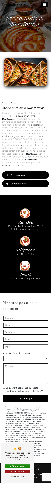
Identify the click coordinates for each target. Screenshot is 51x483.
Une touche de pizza (15, 4)
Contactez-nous (19, 183)
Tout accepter (18, 466)
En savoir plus (18, 175)
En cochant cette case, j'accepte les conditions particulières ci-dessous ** (24, 389)
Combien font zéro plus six (16, 353)
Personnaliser (17, 476)
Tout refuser (18, 471)
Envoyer (28, 398)
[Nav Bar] (44, 4)
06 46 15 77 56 (25, 254)
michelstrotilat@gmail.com (25, 279)
